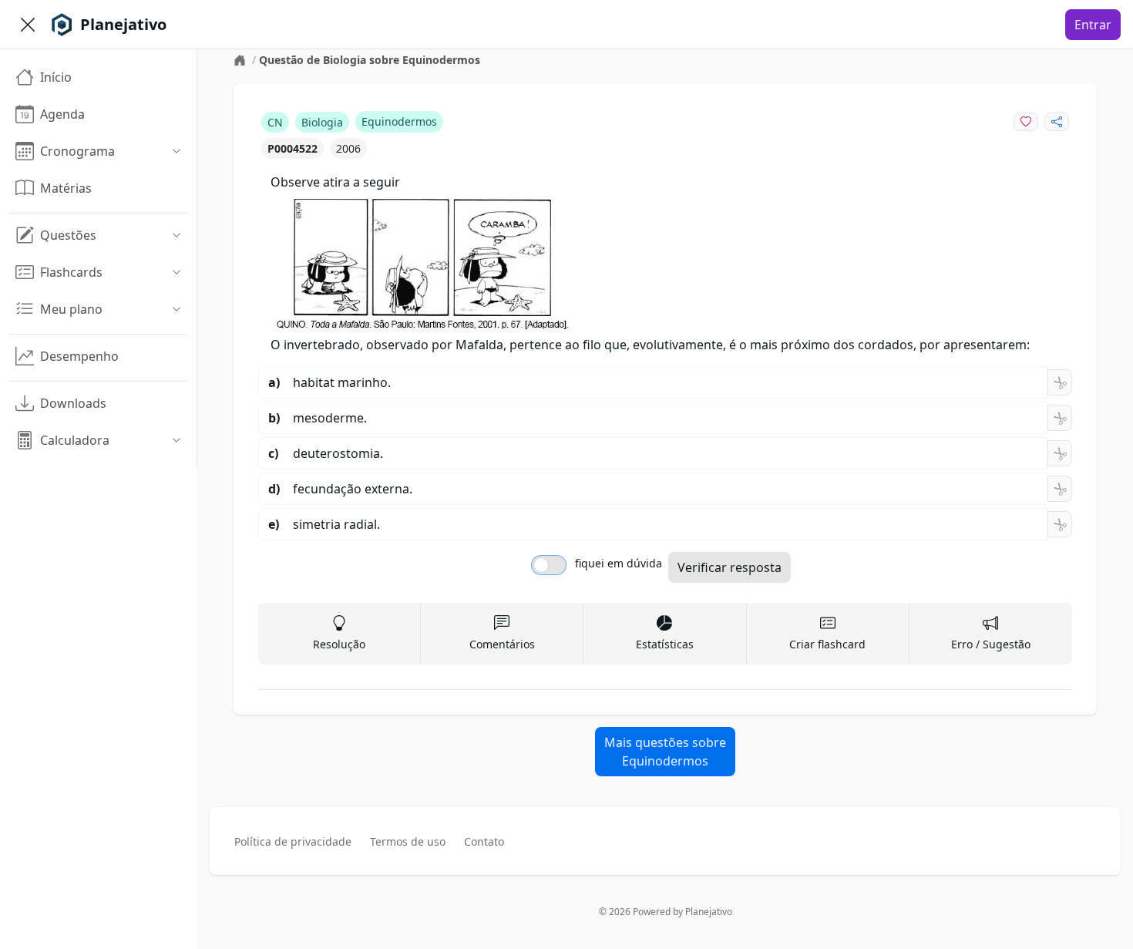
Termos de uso (407, 841)
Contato (484, 841)
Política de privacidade (292, 841)
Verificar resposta (729, 567)
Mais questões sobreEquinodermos (665, 751)
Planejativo (708, 911)
